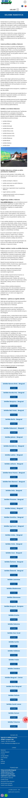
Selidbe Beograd (5, 752)
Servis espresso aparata (7, 777)
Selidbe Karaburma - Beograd (13, 392)
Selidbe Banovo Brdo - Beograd (14, 384)
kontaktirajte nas (12, 367)
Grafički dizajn (4, 779)
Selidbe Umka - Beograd (13, 535)
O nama (3, 754)
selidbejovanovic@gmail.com (12, 743)
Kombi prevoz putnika (6, 783)
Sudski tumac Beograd (7, 785)
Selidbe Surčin (14, 642)
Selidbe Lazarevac (13, 579)
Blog (2, 759)
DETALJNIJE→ (14, 388)
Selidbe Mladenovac (14, 588)
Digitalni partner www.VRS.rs (14, 791)
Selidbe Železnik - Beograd (13, 571)
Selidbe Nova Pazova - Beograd (14, 473)
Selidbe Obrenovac (13, 597)
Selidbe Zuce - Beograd (14, 553)
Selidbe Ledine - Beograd (14, 455)
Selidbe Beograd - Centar (14, 677)
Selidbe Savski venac (14, 704)
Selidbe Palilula (13, 695)
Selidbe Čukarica (14, 722)
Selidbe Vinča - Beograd (13, 544)
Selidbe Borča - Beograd (13, 419)
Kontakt (3, 763)
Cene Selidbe (4, 757)
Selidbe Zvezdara (14, 668)
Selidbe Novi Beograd (13, 686)
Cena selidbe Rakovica (7, 202)
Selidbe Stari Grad (13, 633)
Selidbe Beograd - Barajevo (13, 606)
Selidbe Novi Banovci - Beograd (14, 482)
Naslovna (3, 750)
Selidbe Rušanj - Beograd (14, 508)
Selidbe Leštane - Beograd (14, 464)
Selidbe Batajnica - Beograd (14, 401)
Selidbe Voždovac (14, 651)
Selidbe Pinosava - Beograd (13, 499)
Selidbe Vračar (14, 660)
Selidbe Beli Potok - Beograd (14, 410)
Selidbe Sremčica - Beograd (13, 517)
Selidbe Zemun (13, 713)
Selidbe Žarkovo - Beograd (14, 562)
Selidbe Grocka (14, 615)
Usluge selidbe (4, 755)
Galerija (3, 761)
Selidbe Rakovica (14, 624)
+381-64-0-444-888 (10, 741)
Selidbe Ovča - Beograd (14, 490)
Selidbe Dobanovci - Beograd (14, 428)
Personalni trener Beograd (7, 781)
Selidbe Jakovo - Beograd (14, 437)
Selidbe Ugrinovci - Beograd (14, 526)
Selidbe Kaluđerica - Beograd (14, 446)
